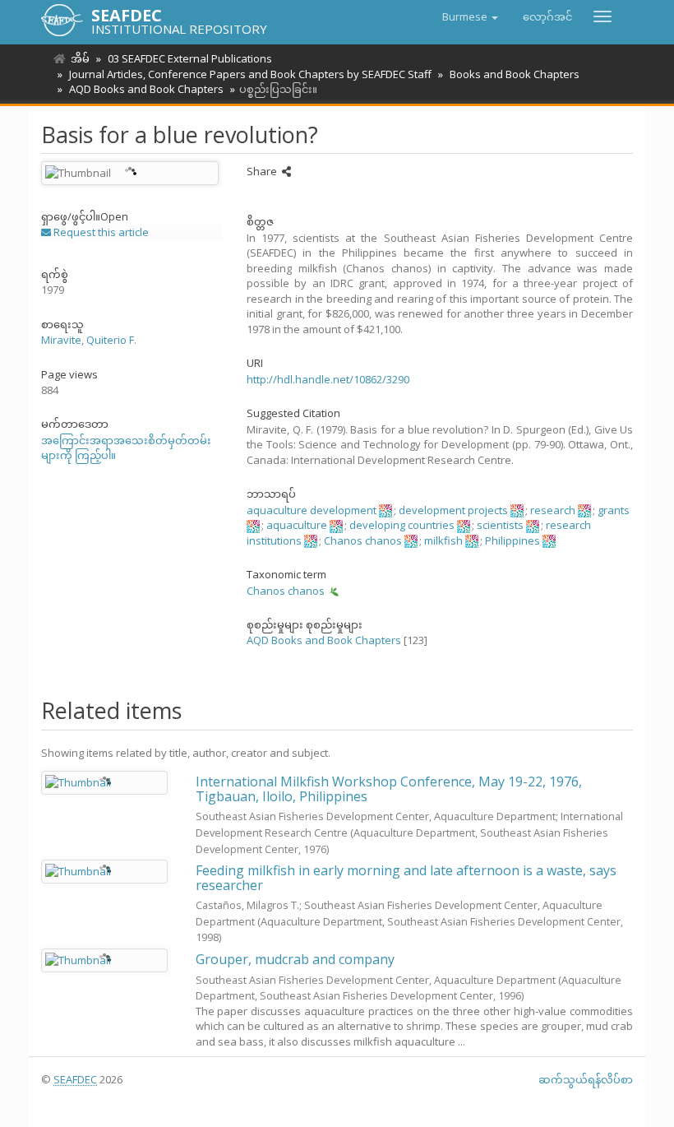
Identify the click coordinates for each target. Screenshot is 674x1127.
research (552, 510)
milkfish (443, 540)
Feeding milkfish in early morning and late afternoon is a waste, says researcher (406, 877)
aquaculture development (311, 510)
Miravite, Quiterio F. (88, 339)
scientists (500, 524)
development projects (453, 510)
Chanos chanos (363, 540)
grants (614, 510)
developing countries (402, 524)
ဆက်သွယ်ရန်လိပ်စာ (585, 1079)
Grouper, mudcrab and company (295, 959)
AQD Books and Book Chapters (146, 88)
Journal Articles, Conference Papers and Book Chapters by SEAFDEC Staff (250, 74)
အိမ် (80, 58)
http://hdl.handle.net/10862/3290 (328, 379)
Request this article (100, 232)
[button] (470, 16)
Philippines (512, 540)
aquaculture (296, 524)
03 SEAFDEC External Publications (190, 58)
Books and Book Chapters (514, 74)
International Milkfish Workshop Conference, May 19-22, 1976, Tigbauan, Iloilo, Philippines (389, 788)
